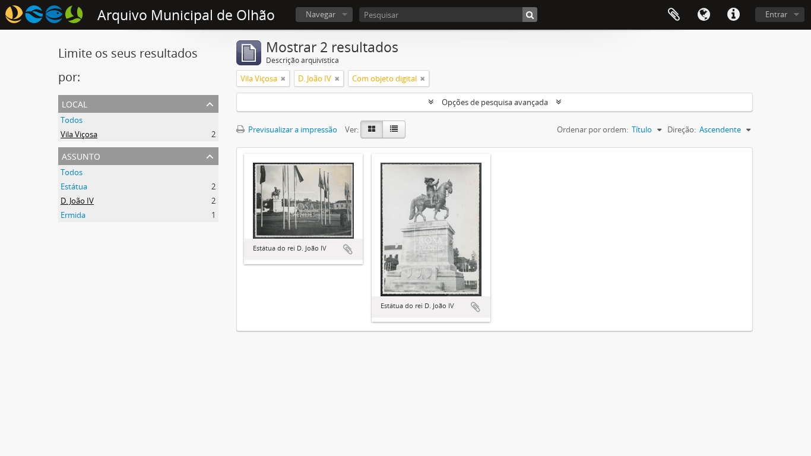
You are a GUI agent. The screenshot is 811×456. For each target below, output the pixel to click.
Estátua (74, 186)
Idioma (703, 15)
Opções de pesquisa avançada (495, 102)
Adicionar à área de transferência (348, 249)
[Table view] (394, 129)
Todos (72, 120)
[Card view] (371, 129)
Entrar (776, 14)
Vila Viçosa (79, 134)
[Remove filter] (283, 78)
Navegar (320, 14)
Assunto (81, 155)
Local (74, 103)
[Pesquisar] (529, 14)
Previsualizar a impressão (291, 129)
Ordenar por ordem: (592, 129)
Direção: (681, 129)
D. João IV (77, 200)
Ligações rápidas (733, 15)
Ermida (73, 215)
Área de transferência (674, 15)
